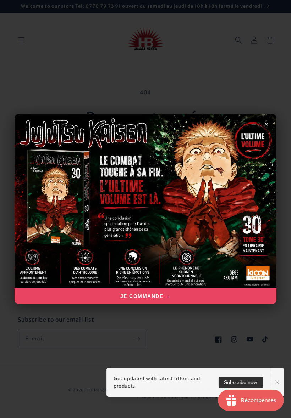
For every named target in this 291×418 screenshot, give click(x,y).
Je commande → (145, 296)
